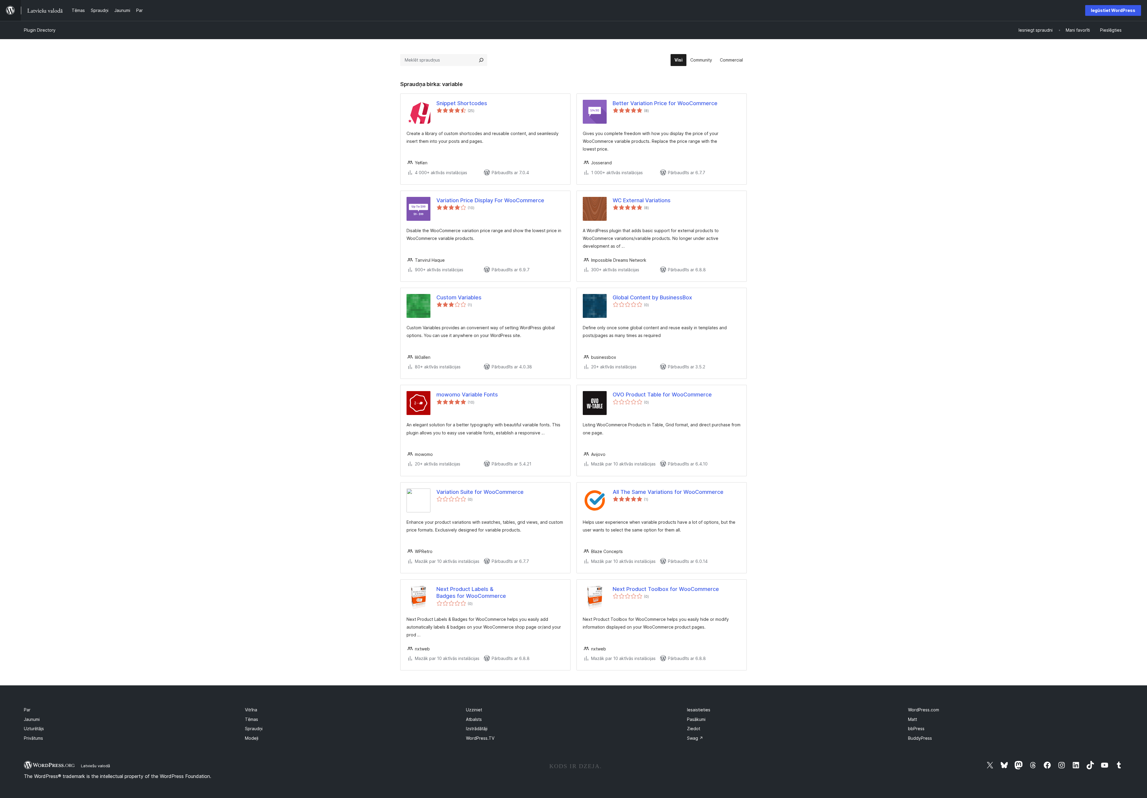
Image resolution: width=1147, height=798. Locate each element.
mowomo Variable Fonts (467, 394)
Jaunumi (32, 719)
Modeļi (251, 738)
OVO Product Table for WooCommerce (662, 394)
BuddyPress (920, 738)
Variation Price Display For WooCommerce (490, 200)
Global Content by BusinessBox (652, 297)
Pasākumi (696, 719)
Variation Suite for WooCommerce (480, 492)
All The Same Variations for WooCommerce (668, 492)
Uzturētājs (34, 728)
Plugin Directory (40, 30)
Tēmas (251, 719)
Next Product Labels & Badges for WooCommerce (471, 592)
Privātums (33, 738)
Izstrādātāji (476, 728)
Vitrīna (251, 709)
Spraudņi (254, 728)
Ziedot (693, 728)
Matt (912, 719)
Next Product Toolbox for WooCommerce (666, 589)
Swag (695, 738)
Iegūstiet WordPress (1113, 10)
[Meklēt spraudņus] (481, 60)
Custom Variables (459, 297)
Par (27, 709)
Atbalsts (474, 719)
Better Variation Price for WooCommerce (665, 103)
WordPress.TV (480, 738)
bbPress (916, 728)
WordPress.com (923, 709)
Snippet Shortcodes (461, 103)
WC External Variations (642, 200)
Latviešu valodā (95, 765)
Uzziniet (474, 709)
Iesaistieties (698, 709)
